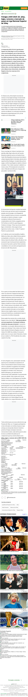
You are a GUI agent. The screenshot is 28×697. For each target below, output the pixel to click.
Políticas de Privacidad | (19, 690)
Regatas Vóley (20, 510)
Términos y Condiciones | (9, 690)
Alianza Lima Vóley (14, 507)
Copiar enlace (12, 497)
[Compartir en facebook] (2, 498)
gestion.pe (24, 693)
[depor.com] (6, 8)
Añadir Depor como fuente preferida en (9, 13)
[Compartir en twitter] (5, 498)
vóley (18, 504)
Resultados (24, 8)
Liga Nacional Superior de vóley (8, 504)
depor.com (3, 694)
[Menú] (1, 8)
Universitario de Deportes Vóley (8, 510)
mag (27, 694)
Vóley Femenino (5, 507)
